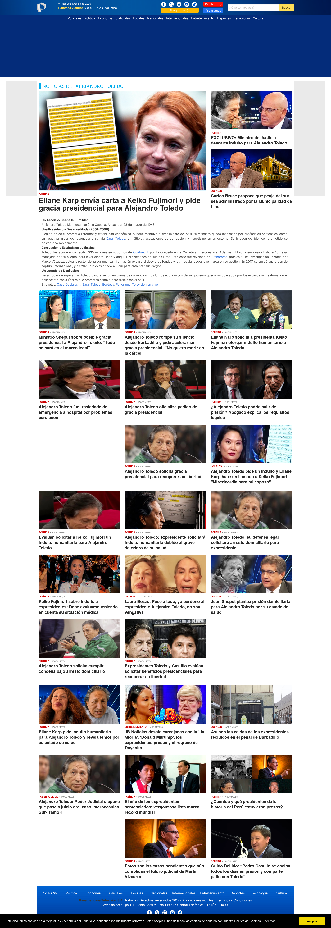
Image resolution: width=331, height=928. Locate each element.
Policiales (74, 18)
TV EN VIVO (213, 4)
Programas (213, 10)
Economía (105, 18)
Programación (180, 10)
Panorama (220, 257)
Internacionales (177, 18)
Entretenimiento (202, 18)
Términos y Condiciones (234, 900)
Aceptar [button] (312, 921)
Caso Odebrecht (69, 284)
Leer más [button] (269, 921)
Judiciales (123, 18)
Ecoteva (108, 284)
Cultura (258, 18)
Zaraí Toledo (115, 238)
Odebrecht (140, 252)
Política (89, 18)
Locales (138, 18)
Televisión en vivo (145, 284)
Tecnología (242, 18)
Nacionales (155, 18)
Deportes (224, 18)
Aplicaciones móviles (198, 900)
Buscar (287, 7)
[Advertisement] (165, 50)
